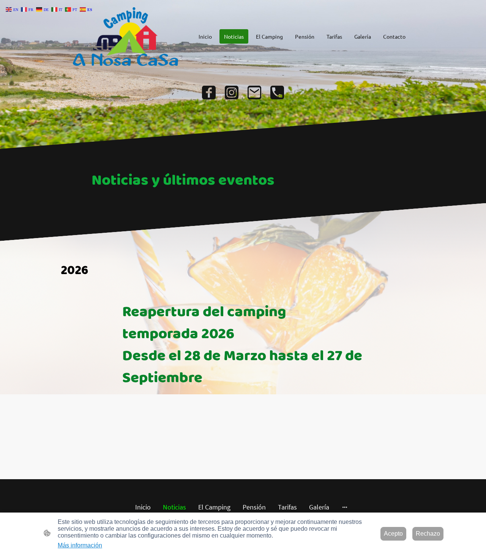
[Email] (254, 92)
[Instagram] (231, 92)
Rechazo (428, 533)
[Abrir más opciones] (345, 507)
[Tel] (277, 92)
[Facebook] (209, 92)
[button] (12, 9)
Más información (80, 545)
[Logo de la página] (125, 36)
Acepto (393, 533)
